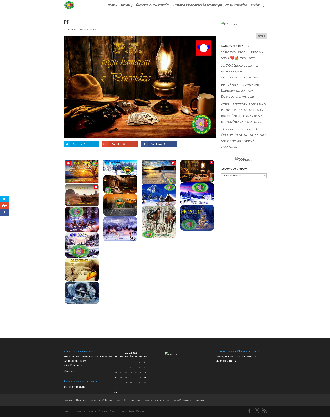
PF (94, 29)
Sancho (72, 29)
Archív (255, 6)
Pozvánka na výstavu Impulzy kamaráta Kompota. (240, 91)
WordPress (136, 411)
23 (145, 377)
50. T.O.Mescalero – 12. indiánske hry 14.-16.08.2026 (240, 71)
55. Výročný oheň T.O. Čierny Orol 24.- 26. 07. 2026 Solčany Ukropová (243, 135)
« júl (117, 392)
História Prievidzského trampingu (197, 6)
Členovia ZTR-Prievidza (153, 6)
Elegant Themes (97, 411)
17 (116, 377)
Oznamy (126, 6)
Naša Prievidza (236, 6)
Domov (112, 6)
